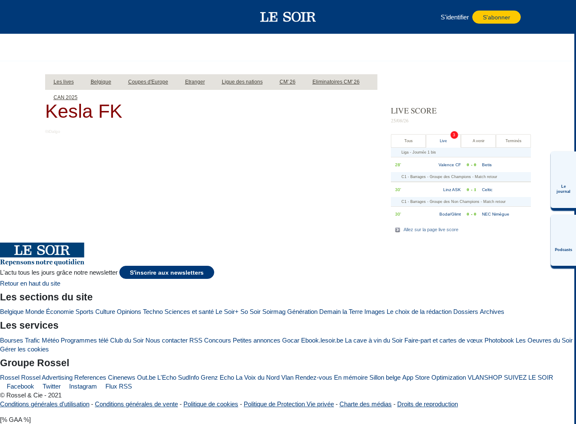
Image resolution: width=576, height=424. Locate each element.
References (90, 377)
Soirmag (273, 311)
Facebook (19, 386)
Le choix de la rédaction (419, 311)
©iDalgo (52, 131)
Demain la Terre (341, 311)
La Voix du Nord (258, 377)
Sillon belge (385, 377)
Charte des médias (365, 404)
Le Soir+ (227, 311)
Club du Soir (127, 340)
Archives (492, 311)
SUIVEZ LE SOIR (528, 377)
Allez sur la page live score (431, 229)
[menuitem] (563, 179)
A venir (478, 141)
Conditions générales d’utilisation (44, 404)
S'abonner (496, 17)
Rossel (9, 377)
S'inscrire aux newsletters (167, 273)
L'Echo (166, 377)
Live (443, 141)
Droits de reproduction (427, 404)
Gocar (290, 340)
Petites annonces (256, 340)
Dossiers (465, 311)
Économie (60, 311)
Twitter (51, 386)
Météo (50, 340)
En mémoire (351, 377)
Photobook (499, 340)
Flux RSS (118, 386)
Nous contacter (166, 340)
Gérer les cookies (24, 349)
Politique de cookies (210, 404)
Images (374, 311)
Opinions (129, 311)
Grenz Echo (217, 377)
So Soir (250, 311)
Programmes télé (84, 340)
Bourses (11, 340)
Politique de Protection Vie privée (289, 404)
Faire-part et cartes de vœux (443, 340)
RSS (195, 340)
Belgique (12, 311)
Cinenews (121, 377)
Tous (408, 141)
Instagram (82, 386)
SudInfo (188, 377)
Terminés (514, 141)
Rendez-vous (313, 377)
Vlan (287, 377)
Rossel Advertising (47, 377)
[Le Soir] (288, 17)
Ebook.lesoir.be (322, 340)
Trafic (32, 340)
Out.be (146, 377)
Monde (34, 311)
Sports (84, 311)
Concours (217, 340)
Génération (302, 311)
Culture (105, 311)
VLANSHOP (485, 377)
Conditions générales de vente (136, 404)
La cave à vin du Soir (374, 340)
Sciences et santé (189, 311)
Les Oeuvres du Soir (544, 340)
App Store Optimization (434, 377)
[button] (65, 17)
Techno (153, 311)
